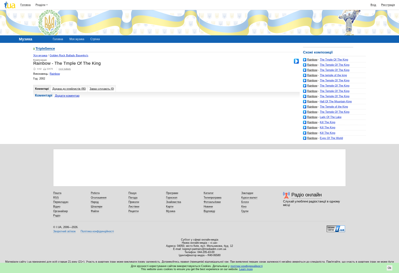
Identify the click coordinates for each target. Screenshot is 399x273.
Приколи (133, 202)
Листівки (133, 206)
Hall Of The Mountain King (336, 101)
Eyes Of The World (331, 138)
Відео (56, 206)
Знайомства (173, 202)
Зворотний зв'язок (64, 231)
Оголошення (98, 197)
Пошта (57, 193)
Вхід (373, 4)
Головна (25, 4)
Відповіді (209, 211)
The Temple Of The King (334, 64)
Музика (170, 211)
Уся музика (40, 55)
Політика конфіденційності (97, 231)
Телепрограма (212, 197)
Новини (208, 206)
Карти (169, 206)
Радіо (56, 215)
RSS (56, 197)
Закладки (247, 193)
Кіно (243, 206)
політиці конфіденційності (246, 266)
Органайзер (60, 211)
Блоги (245, 202)
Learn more (246, 269)
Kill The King (327, 122)
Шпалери (96, 206)
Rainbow (312, 59)
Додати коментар (67, 95)
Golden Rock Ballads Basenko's (69, 55)
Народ (95, 202)
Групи (244, 211)
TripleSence (45, 49)
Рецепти (133, 211)
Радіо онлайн (306, 194)
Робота (95, 193)
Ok (389, 267)
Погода (132, 197)
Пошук (132, 193)
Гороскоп (171, 197)
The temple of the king (333, 75)
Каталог (209, 193)
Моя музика (76, 39)
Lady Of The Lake (330, 117)
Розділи (40, 4)
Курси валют (249, 197)
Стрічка (95, 39)
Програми (172, 193)
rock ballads (65, 69)
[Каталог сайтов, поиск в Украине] (336, 227)
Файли (95, 211)
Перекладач (60, 202)
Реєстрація (388, 4)
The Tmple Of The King (334, 59)
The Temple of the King (334, 106)
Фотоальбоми (212, 202)
